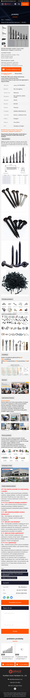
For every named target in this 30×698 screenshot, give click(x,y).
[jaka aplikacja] (7, 597)
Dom (2, 19)
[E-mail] (11, 597)
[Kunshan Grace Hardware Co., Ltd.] (8, 4)
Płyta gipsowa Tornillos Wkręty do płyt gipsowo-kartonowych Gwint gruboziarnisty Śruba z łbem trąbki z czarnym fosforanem (22, 658)
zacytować (25, 4)
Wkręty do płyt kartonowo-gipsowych (10, 22)
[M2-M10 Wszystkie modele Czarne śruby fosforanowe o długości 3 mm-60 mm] (18, 36)
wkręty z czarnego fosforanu (9, 577)
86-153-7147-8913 (24, 1)
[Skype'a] (4, 597)
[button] (4, 46)
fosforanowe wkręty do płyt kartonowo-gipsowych (14, 570)
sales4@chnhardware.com (9, 1)
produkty (7, 19)
